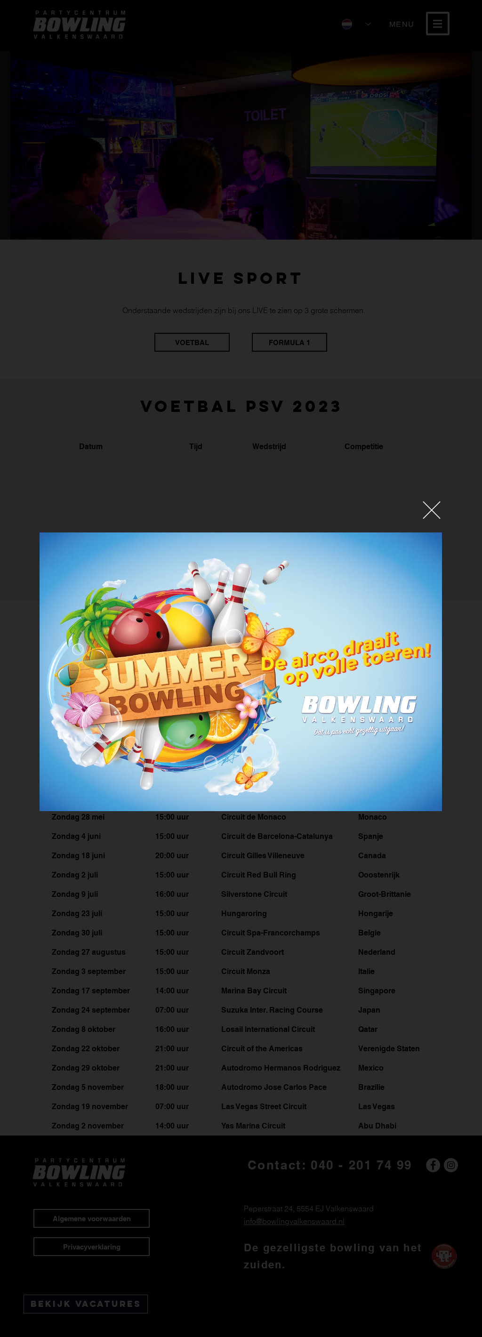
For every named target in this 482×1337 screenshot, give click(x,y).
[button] (431, 510)
